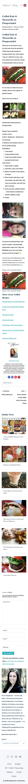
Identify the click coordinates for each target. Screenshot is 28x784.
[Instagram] (12, 377)
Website (5, 647)
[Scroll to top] (24, 781)
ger (12, 315)
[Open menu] (21, 5)
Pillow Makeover (7, 392)
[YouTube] (20, 756)
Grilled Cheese (7, 383)
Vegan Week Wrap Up (9, 575)
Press (9, 764)
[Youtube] (15, 377)
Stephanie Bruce (8, 27)
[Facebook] (9, 377)
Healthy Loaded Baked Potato (12, 465)
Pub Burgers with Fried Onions (12, 325)
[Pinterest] (19, 377)
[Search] (24, 743)
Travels (19, 772)
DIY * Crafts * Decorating (14, 768)
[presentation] (14, 426)
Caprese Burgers (8, 320)
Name (5, 630)
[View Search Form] (25, 5)
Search (4, 739)
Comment (7, 602)
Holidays (9, 772)
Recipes (18, 764)
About (14, 776)
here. (21, 265)
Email (5, 639)
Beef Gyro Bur (6, 315)
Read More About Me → (9, 734)
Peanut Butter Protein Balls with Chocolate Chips (21, 397)
